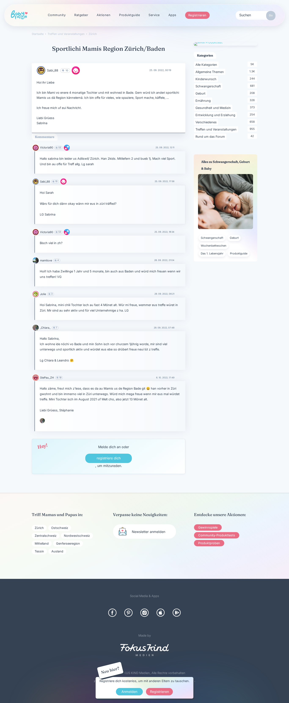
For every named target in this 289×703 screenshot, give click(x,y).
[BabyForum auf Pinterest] (128, 612)
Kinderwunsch (206, 79)
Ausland (57, 551)
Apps (172, 15)
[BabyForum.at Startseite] (19, 15)
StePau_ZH (47, 377)
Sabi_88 (52, 70)
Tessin (39, 551)
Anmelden (129, 691)
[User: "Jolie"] (36, 294)
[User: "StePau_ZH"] (36, 378)
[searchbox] (255, 15)
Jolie (43, 294)
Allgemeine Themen (210, 72)
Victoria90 (46, 147)
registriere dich (109, 458)
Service (154, 15)
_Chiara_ (45, 327)
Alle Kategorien (207, 64)
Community (57, 15)
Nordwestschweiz (77, 535)
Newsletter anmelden (148, 532)
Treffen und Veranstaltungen (216, 129)
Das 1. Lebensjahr (212, 253)
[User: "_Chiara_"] (36, 328)
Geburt (201, 93)
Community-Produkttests (216, 535)
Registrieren (197, 15)
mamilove (46, 260)
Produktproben (209, 543)
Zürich (39, 528)
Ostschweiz (59, 528)
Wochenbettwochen (213, 245)
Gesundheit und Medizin (213, 108)
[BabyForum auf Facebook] (112, 612)
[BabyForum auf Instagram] (144, 612)
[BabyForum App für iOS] (160, 612)
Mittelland (42, 543)
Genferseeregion (68, 543)
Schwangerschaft (208, 86)
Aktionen (103, 15)
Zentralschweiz (45, 535)
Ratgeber (81, 15)
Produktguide (129, 15)
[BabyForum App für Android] (176, 612)
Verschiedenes (206, 122)
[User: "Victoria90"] (36, 148)
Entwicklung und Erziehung (216, 115)
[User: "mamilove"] (36, 260)
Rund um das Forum (210, 136)
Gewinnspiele (207, 527)
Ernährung (203, 100)
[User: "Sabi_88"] (41, 70)
